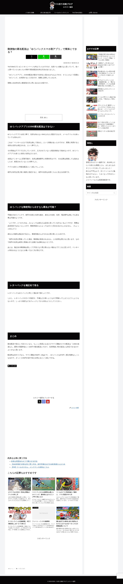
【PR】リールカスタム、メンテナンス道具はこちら (30, 467)
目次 (41, 117)
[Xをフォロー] (39, 401)
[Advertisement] (44, 32)
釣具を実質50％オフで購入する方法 (24, 461)
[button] (56, 57)
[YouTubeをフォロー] (48, 401)
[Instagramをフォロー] (43, 401)
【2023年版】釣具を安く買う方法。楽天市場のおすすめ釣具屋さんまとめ (38, 464)
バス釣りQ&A (13, 366)
